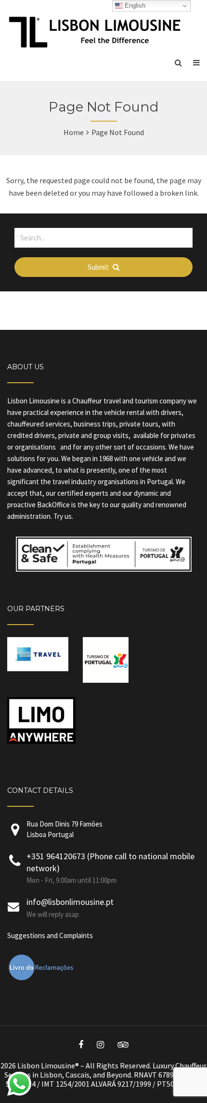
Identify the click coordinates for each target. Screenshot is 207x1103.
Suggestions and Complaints (50, 935)
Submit (99, 267)
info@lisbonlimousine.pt (70, 901)
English (134, 5)
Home (74, 132)
